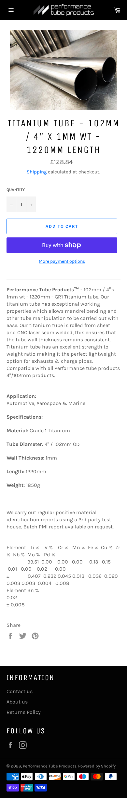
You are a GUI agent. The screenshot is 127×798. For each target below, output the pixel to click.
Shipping (37, 172)
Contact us (20, 691)
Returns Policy (24, 712)
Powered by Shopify (97, 766)
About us (17, 702)
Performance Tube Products (50, 766)
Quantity (16, 189)
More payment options (62, 261)
